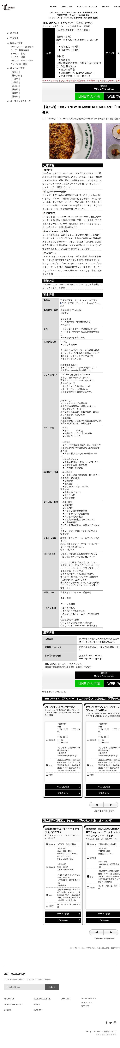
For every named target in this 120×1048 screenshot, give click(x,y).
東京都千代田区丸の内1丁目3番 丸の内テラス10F (68, 667)
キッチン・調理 (18, 57)
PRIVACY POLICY (88, 999)
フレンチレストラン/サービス (60, 707)
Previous (96, 805)
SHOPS (105, 6)
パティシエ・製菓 (19, 64)
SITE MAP (85, 1006)
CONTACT (66, 999)
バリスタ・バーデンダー (22, 60)
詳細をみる (63, 793)
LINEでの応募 (89, 96)
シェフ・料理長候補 (20, 50)
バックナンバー (43, 979)
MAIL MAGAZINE (42, 999)
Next (111, 805)
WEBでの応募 (63, 787)
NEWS (37, 1004)
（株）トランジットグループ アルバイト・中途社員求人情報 (89, 948)
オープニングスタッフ (20, 101)
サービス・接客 (18, 53)
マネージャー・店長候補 (22, 47)
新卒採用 (14, 33)
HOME (53, 6)
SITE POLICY (86, 1003)
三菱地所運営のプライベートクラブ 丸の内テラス (62, 830)
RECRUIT (38, 1010)
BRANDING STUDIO (87, 6)
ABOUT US (67, 6)
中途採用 (14, 38)
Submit (52, 987)
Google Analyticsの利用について (101, 1031)
